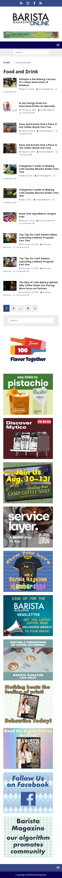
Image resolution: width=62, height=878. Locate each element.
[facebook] (34, 3)
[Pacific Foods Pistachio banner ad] (28, 412)
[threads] (41, 3)
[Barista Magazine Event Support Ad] (28, 678)
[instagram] (28, 3)
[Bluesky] (21, 3)
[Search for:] (31, 52)
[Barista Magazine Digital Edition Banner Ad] (28, 766)
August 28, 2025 (28, 131)
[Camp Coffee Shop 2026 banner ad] (31, 36)
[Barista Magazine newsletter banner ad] (28, 634)
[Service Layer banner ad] (28, 545)
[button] (57, 44)
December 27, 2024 (29, 268)
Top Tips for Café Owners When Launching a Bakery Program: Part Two (38, 237)
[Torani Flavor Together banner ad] (28, 368)
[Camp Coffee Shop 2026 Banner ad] (28, 501)
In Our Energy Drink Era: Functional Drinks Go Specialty (37, 105)
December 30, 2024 (29, 244)
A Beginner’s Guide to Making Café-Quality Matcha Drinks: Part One (39, 192)
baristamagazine (46, 89)
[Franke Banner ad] (28, 457)
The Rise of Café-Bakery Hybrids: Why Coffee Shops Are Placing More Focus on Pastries (38, 285)
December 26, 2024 (29, 292)
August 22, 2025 (28, 151)
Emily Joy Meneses (47, 220)
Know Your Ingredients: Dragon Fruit (37, 215)
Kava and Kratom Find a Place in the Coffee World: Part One (38, 146)
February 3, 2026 (28, 110)
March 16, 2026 (27, 89)
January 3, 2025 (27, 220)
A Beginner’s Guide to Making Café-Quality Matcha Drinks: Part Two (39, 168)
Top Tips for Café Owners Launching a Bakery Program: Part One (36, 261)
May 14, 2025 (26, 175)
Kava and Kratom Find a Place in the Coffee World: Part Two (38, 126)
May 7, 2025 (26, 199)
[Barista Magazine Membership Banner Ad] (28, 589)
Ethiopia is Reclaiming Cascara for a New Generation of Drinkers (37, 82)
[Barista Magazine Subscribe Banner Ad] (28, 722)
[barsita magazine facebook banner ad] (28, 811)
